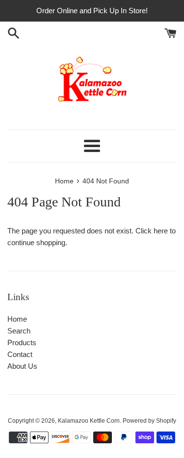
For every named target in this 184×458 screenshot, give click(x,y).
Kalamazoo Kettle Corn (89, 420)
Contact (19, 354)
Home (17, 319)
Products (21, 342)
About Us (22, 366)
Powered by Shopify (149, 420)
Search (18, 331)
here (161, 231)
